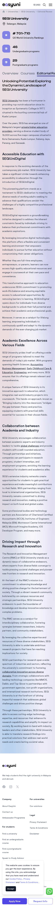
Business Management (14, 368)
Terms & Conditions (29, 882)
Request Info (40, 901)
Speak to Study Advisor (13, 858)
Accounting (36, 364)
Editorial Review (45, 11)
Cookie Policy (15, 879)
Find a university (9, 833)
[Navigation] (50, 5)
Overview (10, 73)
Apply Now (14, 901)
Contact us (7, 812)
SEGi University (28, 11)
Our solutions (36, 806)
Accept (10, 888)
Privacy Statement (38, 822)
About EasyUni (9, 806)
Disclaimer (34, 833)
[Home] (3, 11)
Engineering (20, 372)
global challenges (30, 445)
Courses (28, 73)
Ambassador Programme (13, 817)
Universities (13, 11)
